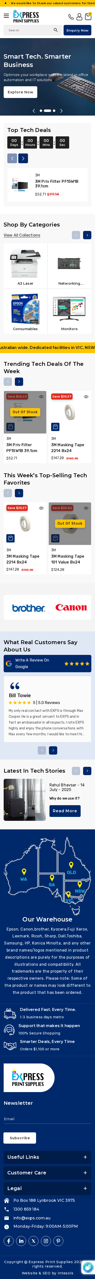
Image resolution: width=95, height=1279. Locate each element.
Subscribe (20, 1138)
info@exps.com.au (32, 1218)
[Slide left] (12, 158)
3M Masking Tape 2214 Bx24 (67, 448)
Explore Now (20, 88)
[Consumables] (25, 311)
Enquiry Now (77, 30)
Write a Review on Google (32, 663)
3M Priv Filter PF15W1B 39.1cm (57, 183)
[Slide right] (23, 158)
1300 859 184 (71, 17)
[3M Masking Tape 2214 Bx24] (70, 412)
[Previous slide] (33, 111)
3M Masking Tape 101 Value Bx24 (67, 559)
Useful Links (23, 1157)
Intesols (66, 1273)
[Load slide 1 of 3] (41, 110)
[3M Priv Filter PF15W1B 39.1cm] (20, 185)
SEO (47, 1273)
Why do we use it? (64, 798)
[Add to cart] (55, 427)
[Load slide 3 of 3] (51, 110)
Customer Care (26, 1173)
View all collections (22, 235)
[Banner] (28, 607)
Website (30, 1273)
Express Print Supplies (50, 1262)
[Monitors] (69, 311)
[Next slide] (61, 111)
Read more (65, 811)
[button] (8, 15)
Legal (14, 1188)
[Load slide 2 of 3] (45, 110)
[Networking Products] (69, 265)
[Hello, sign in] (79, 17)
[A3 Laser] (25, 265)
